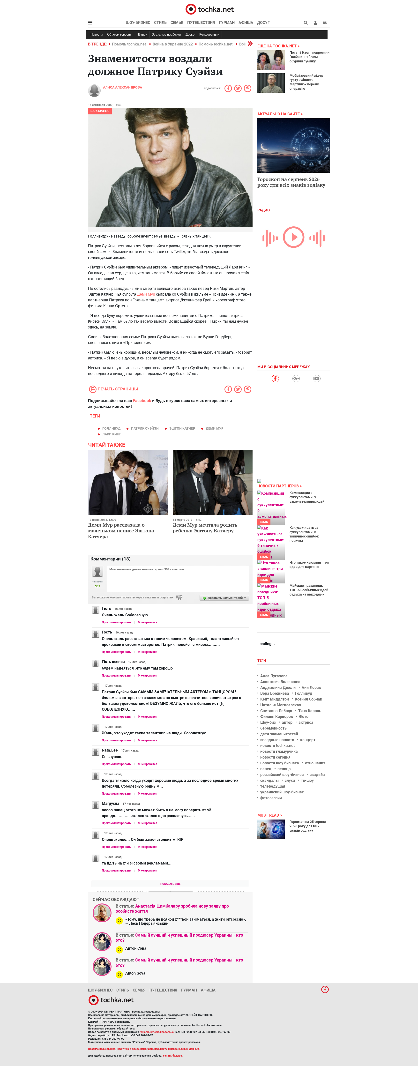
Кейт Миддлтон (274, 699)
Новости (96, 34)
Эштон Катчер (182, 428)
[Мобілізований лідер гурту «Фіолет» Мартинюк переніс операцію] (271, 83)
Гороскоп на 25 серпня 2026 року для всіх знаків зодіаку (308, 826)
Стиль (160, 22)
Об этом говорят (119, 34)
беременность (273, 728)
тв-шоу (307, 780)
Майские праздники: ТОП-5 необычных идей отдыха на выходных (309, 590)
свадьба (317, 774)
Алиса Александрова (122, 87)
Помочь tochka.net (129, 44)
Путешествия (201, 22)
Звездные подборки (166, 34)
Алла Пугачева (274, 676)
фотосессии (271, 798)
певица (284, 769)
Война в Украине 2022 (173, 44)
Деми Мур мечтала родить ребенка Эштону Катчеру (205, 528)
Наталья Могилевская (280, 705)
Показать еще (170, 884)
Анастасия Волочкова (280, 681)
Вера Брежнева (274, 693)
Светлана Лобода (276, 710)
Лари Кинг (111, 434)
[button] (315, 23)
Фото (303, 716)
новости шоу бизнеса (279, 763)
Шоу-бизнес (138, 22)
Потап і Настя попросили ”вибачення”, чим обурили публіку (309, 57)
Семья (177, 22)
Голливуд (111, 428)
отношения (315, 763)
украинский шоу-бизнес (282, 792)
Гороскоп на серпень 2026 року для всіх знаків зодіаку (291, 182)
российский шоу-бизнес (282, 774)
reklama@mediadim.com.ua (157, 1032)
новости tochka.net (277, 745)
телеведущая (272, 786)
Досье (190, 34)
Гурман (227, 22)
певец (265, 769)
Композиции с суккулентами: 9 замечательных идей (307, 497)
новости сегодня (275, 757)
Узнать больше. (173, 1055)
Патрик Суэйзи (145, 428)
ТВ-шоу (141, 34)
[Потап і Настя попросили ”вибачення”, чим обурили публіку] (271, 60)
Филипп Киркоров (276, 716)
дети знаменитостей (279, 734)
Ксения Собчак (308, 699)
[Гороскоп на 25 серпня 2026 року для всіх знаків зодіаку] (271, 829)
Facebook (142, 401)
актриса (306, 722)
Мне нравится (147, 622)
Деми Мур (146, 294)
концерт (307, 740)
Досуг (263, 22)
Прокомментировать (116, 622)
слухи (290, 780)
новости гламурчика (279, 751)
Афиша (246, 22)
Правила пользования (101, 1049)
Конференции (209, 34)
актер (287, 722)
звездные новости (277, 740)
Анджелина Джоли (278, 687)
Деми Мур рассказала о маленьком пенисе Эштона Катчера (121, 531)
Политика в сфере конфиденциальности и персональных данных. (158, 1049)
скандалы (269, 780)
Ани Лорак (311, 687)
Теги (262, 660)
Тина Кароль (309, 710)
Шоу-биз (268, 722)
